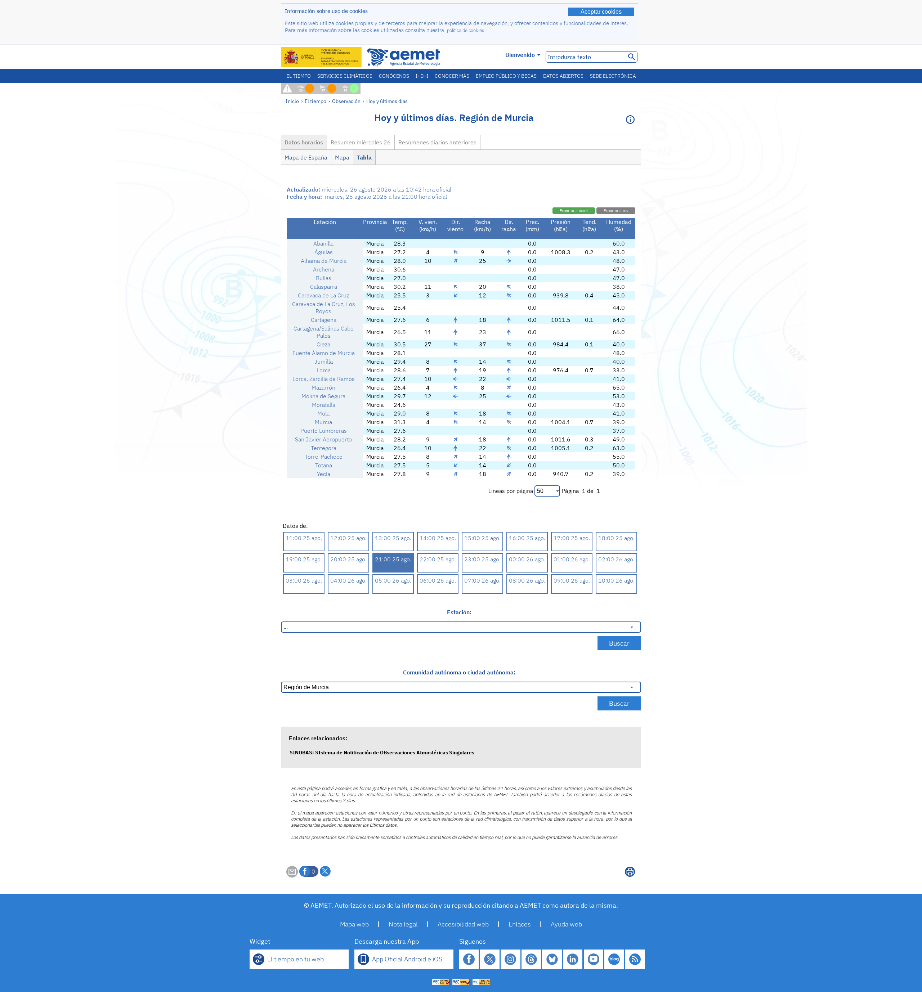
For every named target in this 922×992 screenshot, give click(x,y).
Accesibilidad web (463, 924)
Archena (323, 269)
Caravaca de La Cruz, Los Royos (323, 307)
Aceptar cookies (601, 12)
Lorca (324, 370)
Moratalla (323, 404)
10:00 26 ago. (616, 580)
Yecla (323, 473)
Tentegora (323, 448)
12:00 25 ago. (348, 538)
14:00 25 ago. (438, 538)
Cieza (323, 344)
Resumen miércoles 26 (361, 142)
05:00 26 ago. (393, 580)
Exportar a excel (574, 210)
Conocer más (452, 76)
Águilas (323, 252)
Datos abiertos (563, 76)
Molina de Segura (323, 396)
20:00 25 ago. (348, 559)
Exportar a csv (616, 210)
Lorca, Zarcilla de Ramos (323, 378)
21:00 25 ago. (393, 559)
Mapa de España (306, 157)
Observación (346, 101)
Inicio (292, 101)
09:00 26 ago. (572, 580)
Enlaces (520, 924)
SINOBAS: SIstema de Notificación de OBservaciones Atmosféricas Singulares (382, 752)
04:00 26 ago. (348, 580)
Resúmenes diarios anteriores (437, 142)
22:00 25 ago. (438, 559)
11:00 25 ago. (304, 538)
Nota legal (403, 924)
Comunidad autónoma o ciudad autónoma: (459, 672)
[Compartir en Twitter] (325, 871)
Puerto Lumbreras (323, 430)
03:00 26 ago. (304, 580)
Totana (323, 465)
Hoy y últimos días (387, 101)
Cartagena (323, 319)
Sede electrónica (613, 76)
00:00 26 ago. (527, 559)
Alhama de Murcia (323, 260)
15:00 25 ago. (482, 538)
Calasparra (323, 286)
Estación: (459, 612)
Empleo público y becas (506, 76)
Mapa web (354, 924)
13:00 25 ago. (393, 538)
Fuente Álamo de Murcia (323, 352)
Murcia (323, 422)
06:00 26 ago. (438, 580)
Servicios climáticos (344, 76)
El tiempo (298, 76)
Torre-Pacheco (324, 456)
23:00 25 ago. (482, 559)
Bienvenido (520, 54)
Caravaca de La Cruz (323, 295)
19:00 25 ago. (304, 559)
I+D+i (422, 76)
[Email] (292, 875)
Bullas (323, 278)
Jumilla (323, 361)
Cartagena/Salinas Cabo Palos (324, 332)
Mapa (342, 157)
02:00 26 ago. (616, 559)
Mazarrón (323, 387)
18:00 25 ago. (616, 538)
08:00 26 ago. (527, 580)
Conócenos (394, 76)
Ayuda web (566, 924)
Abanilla (323, 243)
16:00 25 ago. (527, 538)
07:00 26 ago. (482, 580)
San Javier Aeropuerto (323, 439)
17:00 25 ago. (572, 538)
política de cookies (465, 30)
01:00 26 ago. (572, 559)
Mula (323, 413)
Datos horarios (304, 142)
